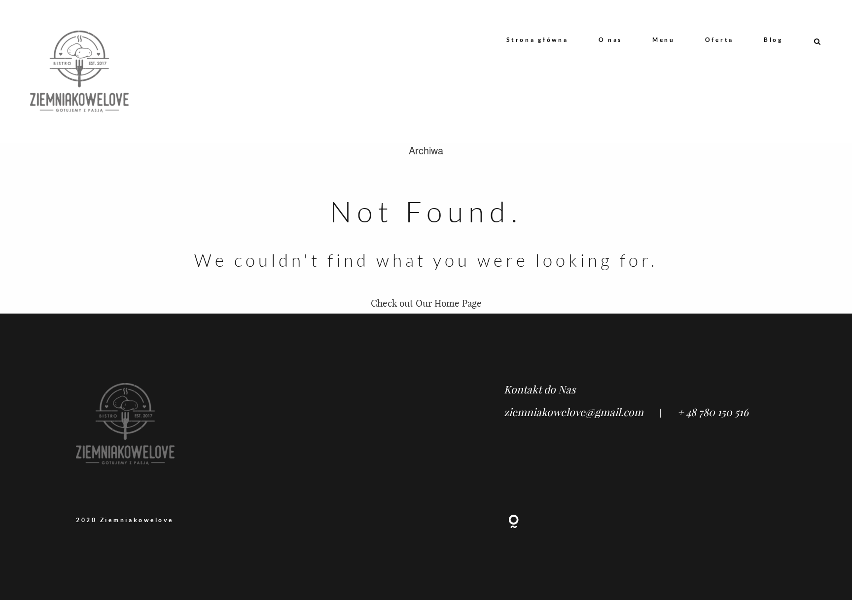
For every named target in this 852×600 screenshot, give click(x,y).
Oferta (719, 39)
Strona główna (537, 39)
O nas (611, 39)
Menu (663, 39)
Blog (773, 39)
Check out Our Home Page (426, 303)
